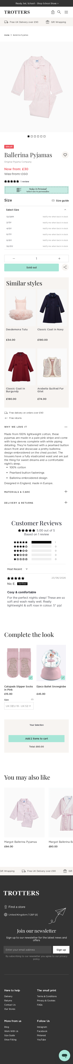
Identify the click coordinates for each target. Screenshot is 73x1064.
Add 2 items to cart (36, 738)
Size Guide (9, 1035)
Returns (8, 1000)
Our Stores (9, 1009)
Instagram (42, 1027)
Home (6, 35)
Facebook (42, 1031)
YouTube (41, 1039)
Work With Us (11, 1031)
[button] (65, 154)
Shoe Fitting (10, 1039)
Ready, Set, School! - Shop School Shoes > (37, 3)
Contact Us (10, 1004)
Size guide (62, 200)
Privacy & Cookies (46, 1000)
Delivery (8, 996)
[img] (15, 578)
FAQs (40, 1004)
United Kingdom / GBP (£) (23, 914)
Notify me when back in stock (55, 217)
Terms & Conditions (47, 996)
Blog (6, 1027)
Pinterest (41, 1035)
